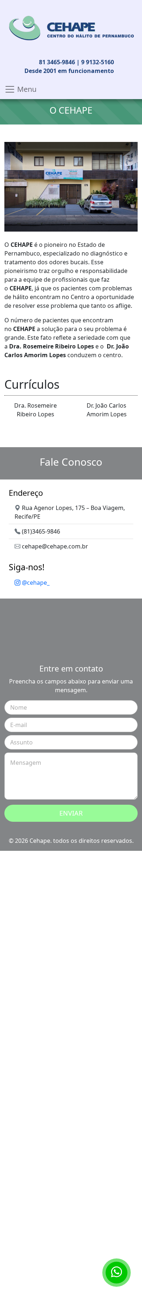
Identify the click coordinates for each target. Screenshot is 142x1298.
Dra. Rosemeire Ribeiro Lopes (35, 409)
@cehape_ (35, 583)
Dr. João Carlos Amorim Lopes (107, 409)
